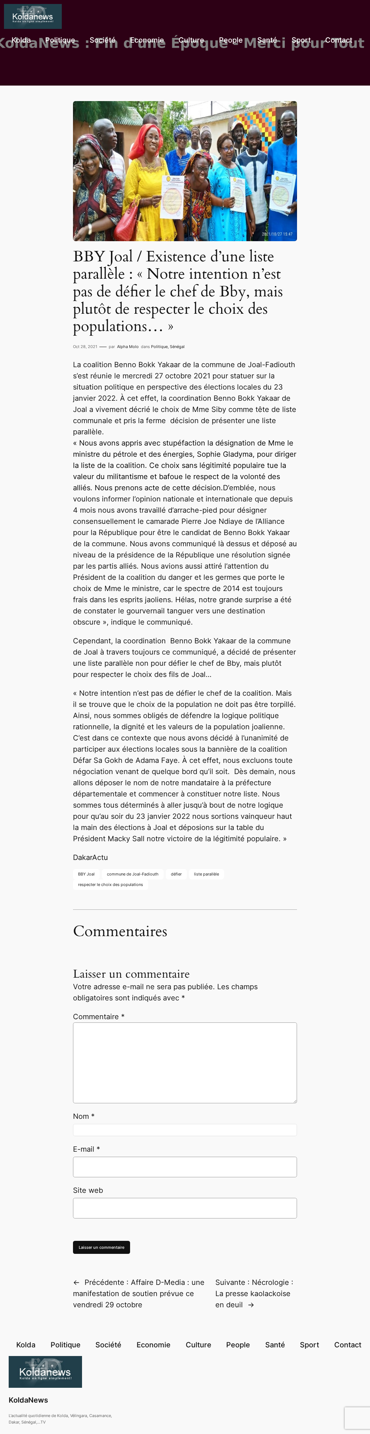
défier (176, 874)
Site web (88, 1190)
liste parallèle (206, 874)
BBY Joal (86, 874)
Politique (159, 346)
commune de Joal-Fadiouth (133, 874)
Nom (84, 1116)
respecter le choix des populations (110, 884)
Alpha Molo (128, 346)
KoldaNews (28, 1400)
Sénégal (177, 346)
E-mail (86, 1149)
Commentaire (99, 1016)
